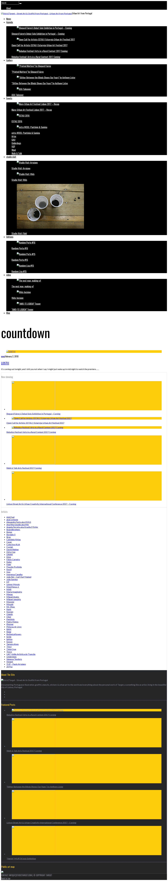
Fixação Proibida (14, 567)
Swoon (9, 641)
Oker (8, 616)
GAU (13, 139)
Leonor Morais (13, 584)
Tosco (9, 651)
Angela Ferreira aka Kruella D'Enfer (22, 527)
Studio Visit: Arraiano (21, 168)
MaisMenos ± (12, 587)
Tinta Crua (11, 649)
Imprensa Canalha (14, 574)
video (8, 275)
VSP (13, 146)
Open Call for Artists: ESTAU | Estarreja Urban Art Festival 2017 (39, 45)
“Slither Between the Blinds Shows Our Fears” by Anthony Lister (40, 83)
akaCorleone (12, 519)
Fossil (9, 569)
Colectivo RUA (13, 544)
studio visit (11, 156)
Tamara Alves (12, 644)
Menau (9, 594)
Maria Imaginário (14, 592)
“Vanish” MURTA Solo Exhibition (21, 858)
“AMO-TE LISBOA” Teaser (22, 309)
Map (8, 313)
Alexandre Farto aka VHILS (18, 522)
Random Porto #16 (20, 248)
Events (9, 98)
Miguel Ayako (12, 597)
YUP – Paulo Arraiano (16, 664)
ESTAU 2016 (17, 121)
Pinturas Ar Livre (13, 626)
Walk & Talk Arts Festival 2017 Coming (24, 468)
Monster (10, 602)
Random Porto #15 (20, 260)
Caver (9, 542)
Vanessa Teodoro (14, 659)
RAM (8, 629)
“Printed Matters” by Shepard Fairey (28, 71)
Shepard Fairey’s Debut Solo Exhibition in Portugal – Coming (38, 33)
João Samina (12, 579)
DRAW (9, 554)
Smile (8, 636)
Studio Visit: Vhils (19, 180)
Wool (14, 150)
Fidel (8, 564)
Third (8, 646)
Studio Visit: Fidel (19, 233)
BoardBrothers (13, 529)
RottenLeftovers (13, 634)
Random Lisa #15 (19, 271)
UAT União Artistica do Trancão (20, 654)
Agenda (9, 22)
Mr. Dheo (10, 607)
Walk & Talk (17, 153)
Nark (8, 609)
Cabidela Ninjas (13, 539)
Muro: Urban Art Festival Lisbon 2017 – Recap (32, 110)
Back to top (5, 878)
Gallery (9, 60)
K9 (7, 582)
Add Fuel (10, 517)
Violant (9, 661)
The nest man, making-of (23, 286)
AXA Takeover (18, 95)
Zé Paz (9, 666)
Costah (9, 547)
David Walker (12, 549)
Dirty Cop (10, 552)
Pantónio (10, 619)
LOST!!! (5, 363)
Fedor (9, 562)
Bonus (9, 532)
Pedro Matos (12, 621)
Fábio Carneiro (13, 559)
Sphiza (9, 639)
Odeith (9, 614)
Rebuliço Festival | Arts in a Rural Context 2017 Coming (36, 57)
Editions (9, 236)
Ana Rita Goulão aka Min (17, 524)
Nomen (9, 612)
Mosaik (9, 604)
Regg (8, 631)
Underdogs (16, 143)
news (3, 356)
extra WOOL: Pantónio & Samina (26, 133)
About (8, 8)
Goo (8, 572)
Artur (14, 136)
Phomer (10, 624)
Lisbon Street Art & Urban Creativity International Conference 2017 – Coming (41, 504)
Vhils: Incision (17, 298)
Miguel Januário (13, 599)
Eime (8, 557)
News (8, 18)
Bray (8, 537)
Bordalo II (10, 534)
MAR (8, 589)
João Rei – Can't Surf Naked (18, 577)
